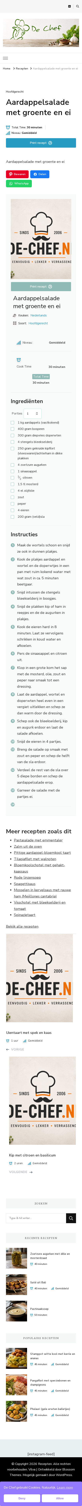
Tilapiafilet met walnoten (35, 859)
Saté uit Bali (38, 1282)
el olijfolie (26, 491)
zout (21, 497)
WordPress (64, 1475)
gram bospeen (31, 429)
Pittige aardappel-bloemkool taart (42, 852)
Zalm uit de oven (28, 846)
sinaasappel (27, 471)
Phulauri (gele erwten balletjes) (50, 1409)
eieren (23, 510)
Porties (17, 413)
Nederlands (38, 315)
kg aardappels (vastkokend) (38, 422)
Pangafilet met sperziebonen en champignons (50, 1383)
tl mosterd (28, 484)
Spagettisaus (24, 883)
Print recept (38, 143)
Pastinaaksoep (39, 1309)
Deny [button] (22, 1498)
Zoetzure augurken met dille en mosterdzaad (50, 1256)
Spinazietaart (24, 914)
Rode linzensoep (27, 877)
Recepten (45, 1464)
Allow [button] (60, 1498)
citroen (25, 477)
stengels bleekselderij (35, 442)
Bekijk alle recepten (22, 926)
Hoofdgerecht (14, 92)
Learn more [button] (65, 1487)
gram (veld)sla (31, 517)
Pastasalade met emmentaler (38, 840)
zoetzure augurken (32, 465)
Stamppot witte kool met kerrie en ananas (52, 1356)
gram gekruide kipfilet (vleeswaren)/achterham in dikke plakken (40, 453)
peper (22, 504)
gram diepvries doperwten (39, 435)
